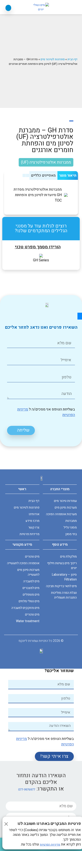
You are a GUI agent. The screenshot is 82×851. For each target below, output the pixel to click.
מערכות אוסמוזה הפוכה (61, 514)
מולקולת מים (68, 556)
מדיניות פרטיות (29, 534)
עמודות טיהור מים (65, 500)
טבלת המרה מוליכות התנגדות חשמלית (64, 595)
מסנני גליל (70, 527)
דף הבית (72, 59)
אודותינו (34, 514)
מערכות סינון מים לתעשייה (28, 572)
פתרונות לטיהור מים (53, 59)
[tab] (67, 175)
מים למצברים (31, 588)
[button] (74, 7)
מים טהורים (32, 556)
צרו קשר (33, 527)
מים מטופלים (31, 594)
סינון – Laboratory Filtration (64, 577)
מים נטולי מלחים (29, 601)
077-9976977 (26, 789)
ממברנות (71, 520)
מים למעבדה (31, 581)
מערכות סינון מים (66, 507)
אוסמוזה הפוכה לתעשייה (23, 563)
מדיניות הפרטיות (50, 844)
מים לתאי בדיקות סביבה (61, 586)
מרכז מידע (32, 520)
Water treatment (27, 621)
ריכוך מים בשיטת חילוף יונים (62, 565)
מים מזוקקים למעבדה (25, 607)
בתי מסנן (71, 534)
